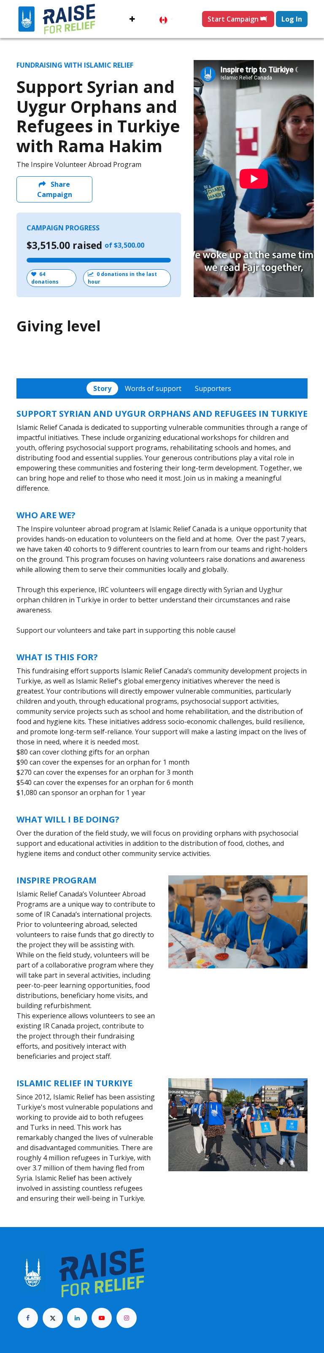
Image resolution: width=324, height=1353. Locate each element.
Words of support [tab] (153, 388)
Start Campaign (234, 19)
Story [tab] (102, 388)
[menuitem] (132, 19)
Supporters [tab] (213, 388)
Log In (291, 19)
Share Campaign (54, 189)
